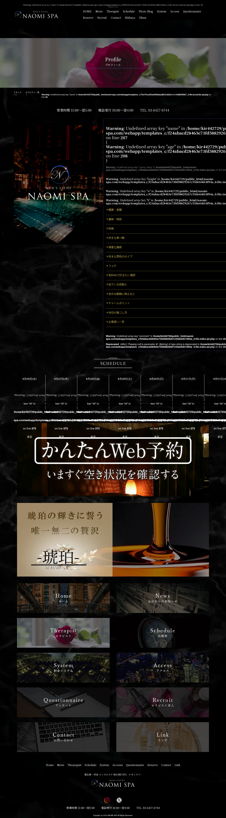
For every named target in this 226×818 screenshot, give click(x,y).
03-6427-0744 (158, 110)
